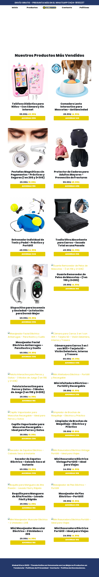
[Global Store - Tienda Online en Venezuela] (49, 7)
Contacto (67, 7)
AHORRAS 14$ (72, 118)
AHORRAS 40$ (72, 186)
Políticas (84, 7)
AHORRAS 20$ (72, 394)
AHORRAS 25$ (72, 254)
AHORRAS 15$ (72, 288)
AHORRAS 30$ (28, 322)
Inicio (15, 7)
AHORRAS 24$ (28, 254)
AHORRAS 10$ (28, 186)
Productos (32, 7)
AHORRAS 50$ (28, 118)
